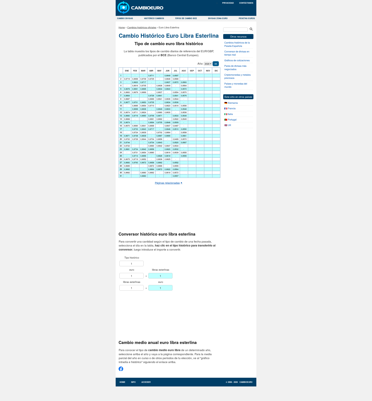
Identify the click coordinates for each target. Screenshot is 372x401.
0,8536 (175, 102)
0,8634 (159, 88)
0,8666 (159, 165)
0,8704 (151, 139)
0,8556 (184, 105)
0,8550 (184, 129)
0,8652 (143, 159)
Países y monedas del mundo (235, 85)
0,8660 (127, 115)
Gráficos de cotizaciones (237, 60)
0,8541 (175, 95)
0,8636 (143, 109)
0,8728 (135, 139)
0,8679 (135, 92)
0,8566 (175, 78)
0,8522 (175, 119)
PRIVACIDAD (228, 2)
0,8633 (167, 109)
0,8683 (127, 162)
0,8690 (135, 125)
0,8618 (167, 155)
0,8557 (175, 175)
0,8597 (175, 75)
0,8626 (159, 155)
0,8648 (167, 122)
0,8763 (135, 162)
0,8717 (143, 82)
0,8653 (143, 102)
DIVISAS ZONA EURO (218, 18)
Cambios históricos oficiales (141, 27)
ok (215, 63)
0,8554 (175, 92)
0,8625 (167, 159)
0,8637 (159, 92)
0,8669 (143, 92)
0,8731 (135, 152)
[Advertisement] (169, 208)
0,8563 (184, 82)
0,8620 (167, 149)
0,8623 (135, 82)
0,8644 (143, 139)
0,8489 (175, 139)
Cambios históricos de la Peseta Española (237, 44)
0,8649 (159, 109)
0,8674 (127, 112)
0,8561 (184, 135)
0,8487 (175, 125)
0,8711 (135, 112)
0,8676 (127, 88)
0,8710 (151, 105)
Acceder (146, 382)
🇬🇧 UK (227, 125)
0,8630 (167, 112)
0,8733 (135, 129)
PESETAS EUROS (247, 18)
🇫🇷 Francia (230, 108)
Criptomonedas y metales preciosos (237, 76)
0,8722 (127, 139)
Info (133, 382)
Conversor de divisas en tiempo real (236, 53)
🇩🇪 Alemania (231, 102)
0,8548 (184, 109)
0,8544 (175, 98)
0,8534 (175, 145)
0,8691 (135, 88)
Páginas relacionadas (169, 183)
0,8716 (135, 115)
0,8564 (175, 169)
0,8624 (143, 112)
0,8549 (184, 115)
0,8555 (175, 165)
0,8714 (135, 155)
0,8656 (143, 155)
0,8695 (135, 105)
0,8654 (143, 105)
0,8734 (135, 149)
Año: (200, 63)
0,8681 (127, 149)
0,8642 (143, 149)
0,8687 (127, 98)
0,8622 (167, 169)
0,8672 (143, 162)
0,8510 (175, 129)
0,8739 (143, 78)
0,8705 (143, 85)
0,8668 (127, 119)
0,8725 (151, 78)
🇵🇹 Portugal (230, 119)
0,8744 (127, 142)
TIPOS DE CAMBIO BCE (186, 18)
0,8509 (175, 122)
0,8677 (127, 102)
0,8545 (184, 119)
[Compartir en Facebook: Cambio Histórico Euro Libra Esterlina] (121, 370)
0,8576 (184, 95)
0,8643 (143, 129)
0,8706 (151, 115)
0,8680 (143, 172)
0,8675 (127, 159)
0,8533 (175, 115)
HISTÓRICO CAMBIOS (154, 18)
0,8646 (167, 78)
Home (122, 27)
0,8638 (159, 159)
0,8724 (135, 132)
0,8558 (184, 132)
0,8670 (127, 125)
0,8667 (159, 135)
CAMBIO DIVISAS (125, 18)
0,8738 (135, 135)
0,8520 (175, 142)
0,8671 (127, 135)
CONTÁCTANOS (246, 2)
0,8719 (127, 78)
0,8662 (127, 169)
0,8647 (167, 125)
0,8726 (151, 95)
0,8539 (175, 152)
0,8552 (175, 162)
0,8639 (143, 132)
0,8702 (159, 132)
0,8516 (175, 105)
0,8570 (184, 92)
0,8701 (135, 102)
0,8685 (127, 165)
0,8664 (127, 95)
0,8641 (143, 125)
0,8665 (167, 135)
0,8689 (151, 98)
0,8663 (127, 92)
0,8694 (151, 122)
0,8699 (135, 109)
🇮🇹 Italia (228, 114)
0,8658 (135, 78)
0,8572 (175, 82)
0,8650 (143, 115)
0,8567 (184, 142)
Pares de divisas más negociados (235, 67)
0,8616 (135, 85)
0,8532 (175, 149)
